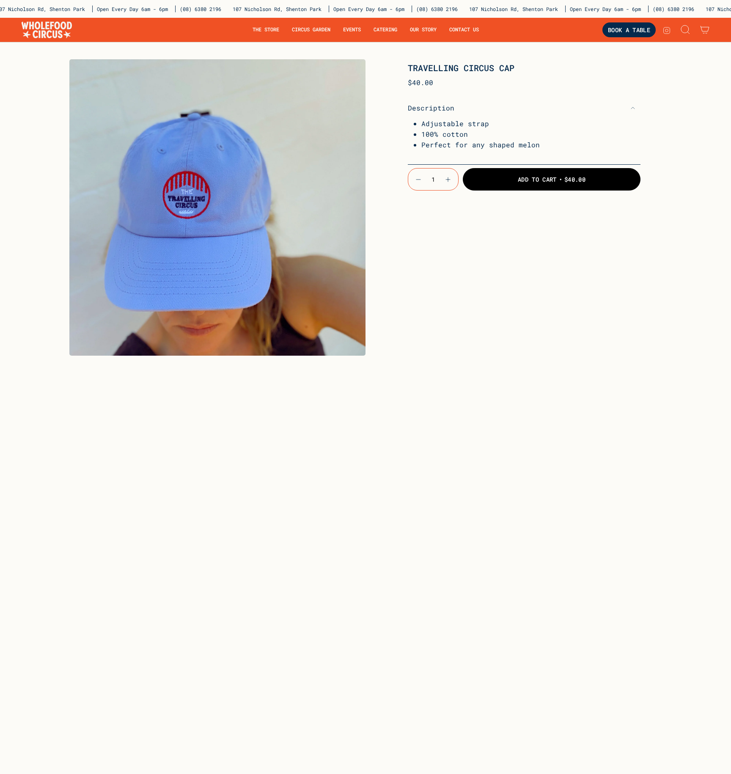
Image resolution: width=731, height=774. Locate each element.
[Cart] (705, 29)
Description (431, 107)
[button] (266, 30)
